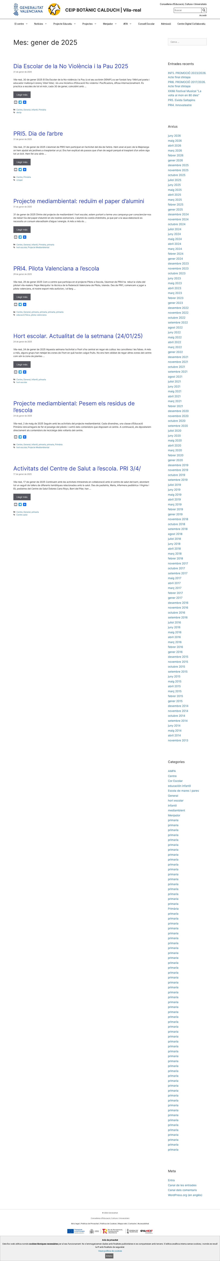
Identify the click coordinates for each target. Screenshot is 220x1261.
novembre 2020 (178, 416)
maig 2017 (174, 578)
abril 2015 (174, 686)
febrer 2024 (175, 253)
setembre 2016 (178, 617)
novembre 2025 (178, 170)
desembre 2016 (178, 602)
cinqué (19, 180)
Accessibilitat (143, 1223)
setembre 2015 (177, 671)
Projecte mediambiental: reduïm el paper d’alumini (78, 201)
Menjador (108, 23)
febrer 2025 (175, 204)
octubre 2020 (177, 420)
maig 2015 (174, 681)
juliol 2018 (174, 538)
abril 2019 (174, 499)
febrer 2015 (175, 696)
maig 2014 (175, 730)
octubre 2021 (176, 366)
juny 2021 (174, 386)
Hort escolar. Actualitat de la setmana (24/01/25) (78, 335)
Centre (19, 109)
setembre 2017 (177, 573)
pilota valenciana (39, 315)
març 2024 (175, 248)
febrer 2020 (175, 455)
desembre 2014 (178, 706)
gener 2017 (175, 597)
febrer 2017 (175, 593)
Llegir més (22, 94)
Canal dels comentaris (182, 1190)
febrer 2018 (175, 558)
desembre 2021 (178, 357)
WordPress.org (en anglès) (185, 1195)
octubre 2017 (176, 568)
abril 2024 (174, 243)
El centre (19, 23)
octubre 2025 (176, 175)
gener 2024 (175, 258)
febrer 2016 (175, 647)
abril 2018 (174, 548)
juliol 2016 (174, 622)
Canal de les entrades (182, 1185)
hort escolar (21, 247)
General (27, 109)
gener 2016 (175, 652)
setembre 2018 (177, 529)
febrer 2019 (175, 509)
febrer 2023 (175, 298)
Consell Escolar (146, 23)
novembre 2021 (178, 361)
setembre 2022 (178, 322)
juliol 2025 (174, 180)
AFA (125, 23)
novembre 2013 (178, 740)
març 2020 (175, 450)
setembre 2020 (178, 425)
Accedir (203, 15)
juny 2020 (174, 435)
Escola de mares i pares (183, 790)
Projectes (87, 23)
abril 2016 (174, 637)
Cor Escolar (175, 780)
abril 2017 (174, 583)
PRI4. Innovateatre (180, 105)
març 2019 (175, 504)
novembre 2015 (178, 661)
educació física (23, 315)
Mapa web (122, 1223)
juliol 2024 (174, 229)
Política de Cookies (108, 1223)
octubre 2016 (176, 612)
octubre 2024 (177, 224)
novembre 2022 (178, 312)
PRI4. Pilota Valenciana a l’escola (56, 268)
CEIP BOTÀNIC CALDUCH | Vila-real (103, 10)
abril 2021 (174, 396)
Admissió (166, 23)
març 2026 (175, 150)
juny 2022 (174, 332)
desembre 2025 (178, 165)
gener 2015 (175, 701)
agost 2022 (175, 327)
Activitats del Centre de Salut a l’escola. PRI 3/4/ (77, 468)
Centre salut (21, 514)
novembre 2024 (178, 219)
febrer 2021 (175, 406)
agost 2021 (175, 376)
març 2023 (175, 293)
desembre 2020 (178, 411)
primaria (50, 244)
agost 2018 (175, 534)
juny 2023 (174, 278)
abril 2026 (174, 145)
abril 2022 (174, 342)
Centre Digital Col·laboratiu (191, 23)
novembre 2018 (178, 519)
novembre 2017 (178, 563)
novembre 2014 (178, 711)
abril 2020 (174, 445)
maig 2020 (175, 440)
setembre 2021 (177, 371)
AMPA (172, 771)
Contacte (132, 1223)
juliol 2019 (174, 484)
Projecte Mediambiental (38, 247)
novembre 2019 (178, 470)
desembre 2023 (178, 263)
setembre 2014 (178, 720)
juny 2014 (174, 725)
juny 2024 (174, 234)
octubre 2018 (176, 524)
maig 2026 (175, 140)
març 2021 (175, 401)
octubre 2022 (176, 317)
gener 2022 (175, 352)
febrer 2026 (175, 155)
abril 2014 (174, 735)
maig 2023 (175, 283)
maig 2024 (175, 239)
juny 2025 (174, 184)
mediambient (176, 810)
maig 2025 (175, 189)
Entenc (109, 1256)
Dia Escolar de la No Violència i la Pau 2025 (70, 66)
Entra (171, 1180)
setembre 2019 (178, 479)
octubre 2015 (176, 666)
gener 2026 (175, 160)
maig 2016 (175, 632)
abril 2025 (174, 194)
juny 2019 (174, 489)
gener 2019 (175, 514)
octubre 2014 (176, 715)
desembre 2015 (178, 656)
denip (18, 112)
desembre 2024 (178, 214)
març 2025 (175, 199)
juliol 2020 (174, 430)
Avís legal (75, 1223)
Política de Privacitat (90, 1223)
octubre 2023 (177, 273)
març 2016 (175, 642)
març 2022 (175, 347)
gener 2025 (175, 209)
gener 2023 (175, 302)
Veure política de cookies (110, 1251)
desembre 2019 (178, 465)
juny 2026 (174, 135)
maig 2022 (175, 337)
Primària (42, 109)
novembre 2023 (178, 268)
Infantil (35, 109)
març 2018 (175, 553)
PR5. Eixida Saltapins (181, 100)
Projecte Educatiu (62, 23)
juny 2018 (174, 543)
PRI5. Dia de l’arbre (38, 133)
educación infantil (179, 785)
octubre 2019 (176, 475)
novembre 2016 (178, 607)
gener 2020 (175, 460)
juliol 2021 (174, 381)
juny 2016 (174, 627)
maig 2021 (174, 391)
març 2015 (175, 691)
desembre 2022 (178, 307)
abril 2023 (174, 288)
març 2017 (175, 588)
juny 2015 (174, 676)
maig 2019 (175, 494)
